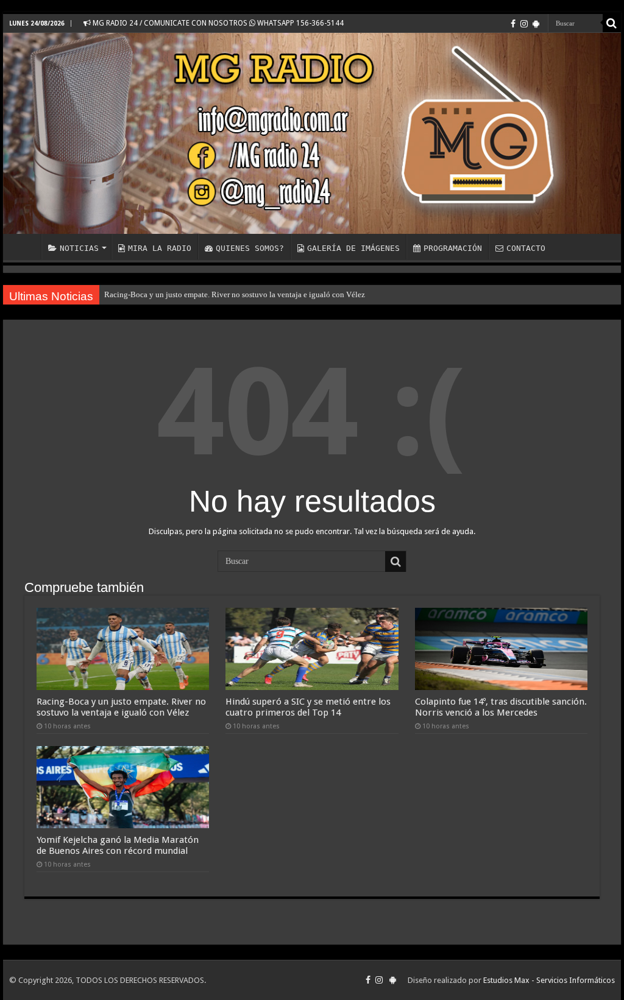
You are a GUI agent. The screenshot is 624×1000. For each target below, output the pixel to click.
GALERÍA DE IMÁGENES (353, 248)
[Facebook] (513, 23)
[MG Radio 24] (312, 133)
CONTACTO (525, 248)
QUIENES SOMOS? (250, 248)
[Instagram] (524, 23)
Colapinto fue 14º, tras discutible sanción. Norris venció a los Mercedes (501, 707)
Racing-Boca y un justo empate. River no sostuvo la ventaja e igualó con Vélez (234, 294)
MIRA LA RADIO (159, 248)
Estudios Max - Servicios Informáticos (549, 980)
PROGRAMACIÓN (453, 248)
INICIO (25, 246)
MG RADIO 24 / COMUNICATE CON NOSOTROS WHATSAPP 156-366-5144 (217, 23)
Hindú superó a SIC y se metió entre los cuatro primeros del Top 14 (308, 707)
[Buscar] (612, 23)
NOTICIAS (79, 248)
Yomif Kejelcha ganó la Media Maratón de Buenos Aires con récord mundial (118, 845)
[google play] (536, 23)
